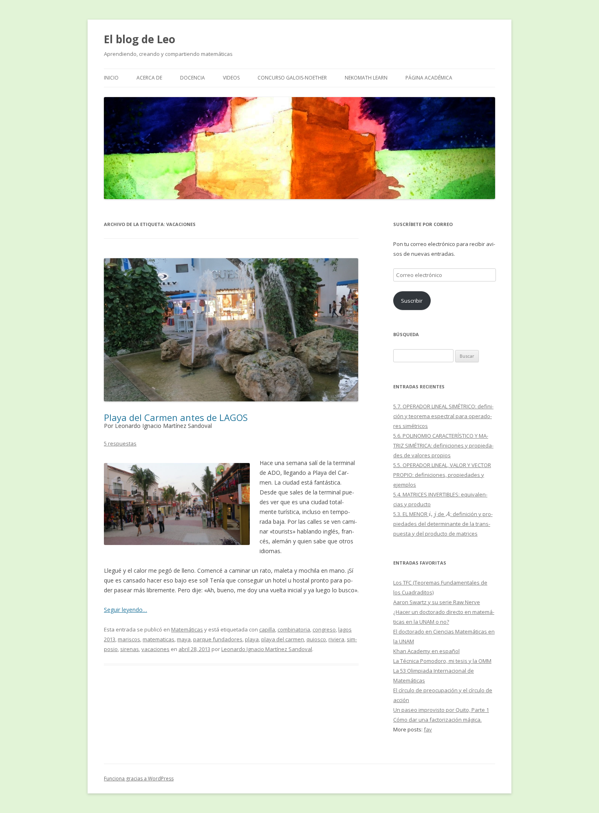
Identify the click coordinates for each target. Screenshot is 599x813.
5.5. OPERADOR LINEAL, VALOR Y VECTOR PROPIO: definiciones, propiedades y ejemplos (442, 474)
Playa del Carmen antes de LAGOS (176, 417)
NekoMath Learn (366, 77)
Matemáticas (187, 629)
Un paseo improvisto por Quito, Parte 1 (441, 709)
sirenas (129, 649)
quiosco (316, 639)
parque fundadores (217, 639)
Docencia (192, 77)
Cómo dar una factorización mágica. (437, 719)
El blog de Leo (139, 39)
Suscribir (412, 300)
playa (252, 639)
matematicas (158, 639)
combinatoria (293, 629)
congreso (324, 629)
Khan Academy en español (426, 651)
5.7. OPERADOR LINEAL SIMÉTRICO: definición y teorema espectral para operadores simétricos (443, 416)
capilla (267, 629)
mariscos (129, 639)
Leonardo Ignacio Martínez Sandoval (266, 649)
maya (184, 639)
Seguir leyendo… (125, 610)
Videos (231, 77)
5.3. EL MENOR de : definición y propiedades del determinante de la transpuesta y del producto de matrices (443, 523)
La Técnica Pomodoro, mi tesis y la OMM (442, 661)
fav (428, 729)
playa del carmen (282, 639)
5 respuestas (120, 443)
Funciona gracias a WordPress (139, 778)
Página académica (428, 77)
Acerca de (149, 77)
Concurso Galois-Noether (292, 77)
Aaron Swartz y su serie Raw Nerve (436, 602)
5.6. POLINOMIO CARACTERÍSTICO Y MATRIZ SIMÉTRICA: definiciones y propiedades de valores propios (443, 445)
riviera (336, 639)
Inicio (111, 77)
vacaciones (155, 649)
